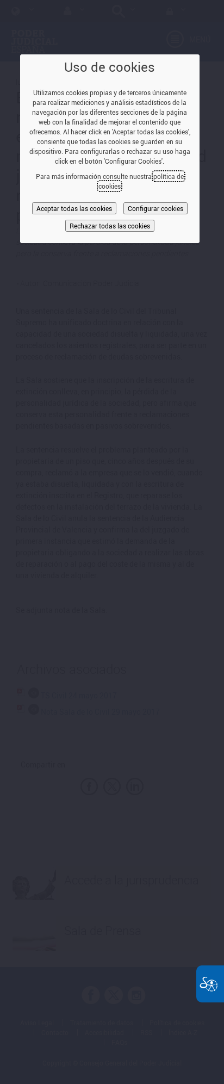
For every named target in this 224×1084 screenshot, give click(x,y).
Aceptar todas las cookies (74, 208)
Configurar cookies (155, 208)
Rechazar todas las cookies (110, 225)
